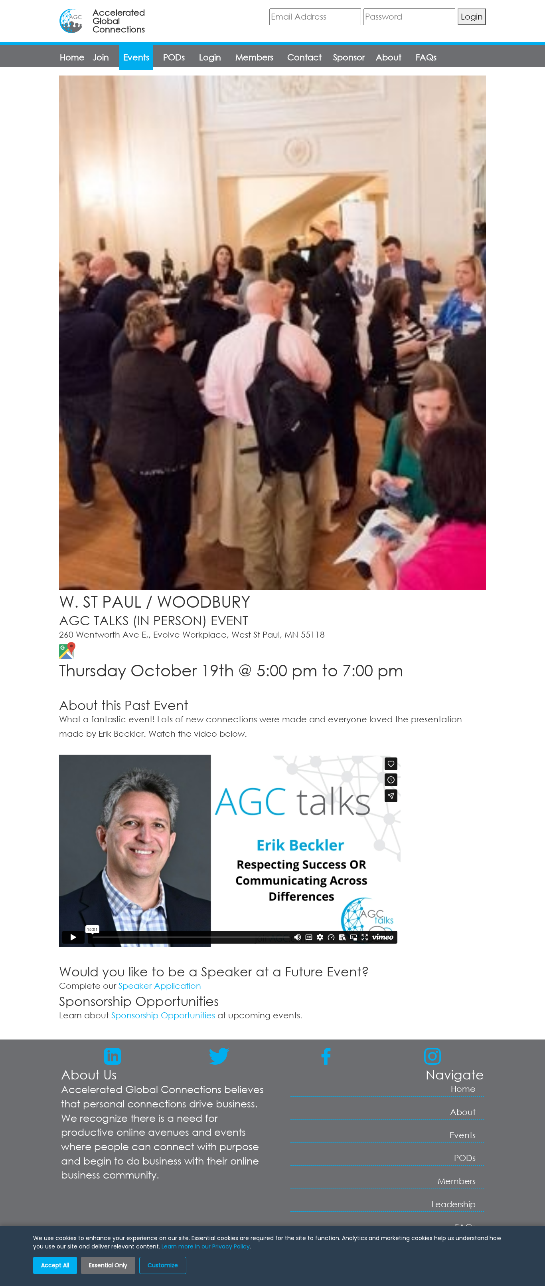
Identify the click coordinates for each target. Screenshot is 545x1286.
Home (72, 57)
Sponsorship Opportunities (163, 1015)
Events (136, 57)
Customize (163, 1265)
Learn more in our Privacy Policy (206, 1246)
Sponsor (349, 57)
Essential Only (108, 1265)
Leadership (453, 1204)
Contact (304, 57)
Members (254, 57)
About (388, 57)
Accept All (55, 1265)
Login (472, 16)
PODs (174, 57)
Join (101, 57)
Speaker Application (159, 985)
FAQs (426, 57)
